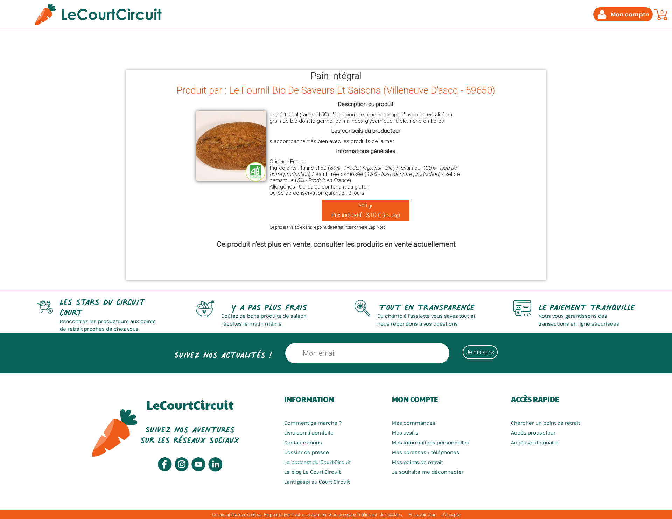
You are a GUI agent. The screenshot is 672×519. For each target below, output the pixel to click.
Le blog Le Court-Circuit (312, 472)
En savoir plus (422, 514)
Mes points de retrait (417, 462)
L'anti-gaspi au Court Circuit (317, 481)
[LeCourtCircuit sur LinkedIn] (215, 469)
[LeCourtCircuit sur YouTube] (198, 469)
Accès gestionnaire (535, 442)
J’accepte (451, 514)
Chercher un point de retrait (545, 422)
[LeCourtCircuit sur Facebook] (165, 469)
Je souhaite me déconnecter (428, 472)
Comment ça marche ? (313, 422)
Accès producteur (533, 432)
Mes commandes (413, 422)
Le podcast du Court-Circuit (317, 462)
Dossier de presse (306, 452)
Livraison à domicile (309, 432)
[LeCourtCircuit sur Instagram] (182, 469)
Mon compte (415, 399)
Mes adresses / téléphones (425, 452)
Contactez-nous (303, 442)
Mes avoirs (405, 432)
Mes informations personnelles (430, 442)
